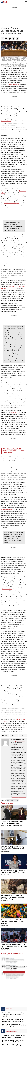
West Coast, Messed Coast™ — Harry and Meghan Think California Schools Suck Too (13, 823)
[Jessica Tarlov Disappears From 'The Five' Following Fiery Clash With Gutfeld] (14, 862)
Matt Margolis (5, 876)
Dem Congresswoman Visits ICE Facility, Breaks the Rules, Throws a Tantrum (14, 946)
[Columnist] (5, 742)
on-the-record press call (8, 509)
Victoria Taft (4, 826)
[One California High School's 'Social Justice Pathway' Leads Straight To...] (14, 837)
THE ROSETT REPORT (12, 800)
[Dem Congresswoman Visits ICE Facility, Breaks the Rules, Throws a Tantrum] (14, 935)
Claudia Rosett (5, 36)
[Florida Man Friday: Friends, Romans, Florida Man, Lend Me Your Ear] (14, 911)
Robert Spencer (5, 851)
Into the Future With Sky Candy (11, 1045)
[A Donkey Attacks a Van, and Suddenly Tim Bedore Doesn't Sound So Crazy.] (14, 886)
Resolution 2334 (14, 84)
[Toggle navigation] (25, 1)
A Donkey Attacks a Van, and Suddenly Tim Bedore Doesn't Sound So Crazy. (12, 897)
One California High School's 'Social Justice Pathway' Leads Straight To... (12, 848)
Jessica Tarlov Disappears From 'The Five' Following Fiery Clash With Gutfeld (13, 872)
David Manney (4, 900)
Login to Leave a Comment (14, 972)
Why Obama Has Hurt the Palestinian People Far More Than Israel (13, 451)
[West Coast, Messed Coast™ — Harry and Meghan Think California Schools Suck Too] (14, 812)
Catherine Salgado (6, 949)
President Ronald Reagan (11, 203)
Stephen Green (5, 925)
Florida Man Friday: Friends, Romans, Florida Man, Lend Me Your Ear (12, 921)
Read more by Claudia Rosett (19, 797)
